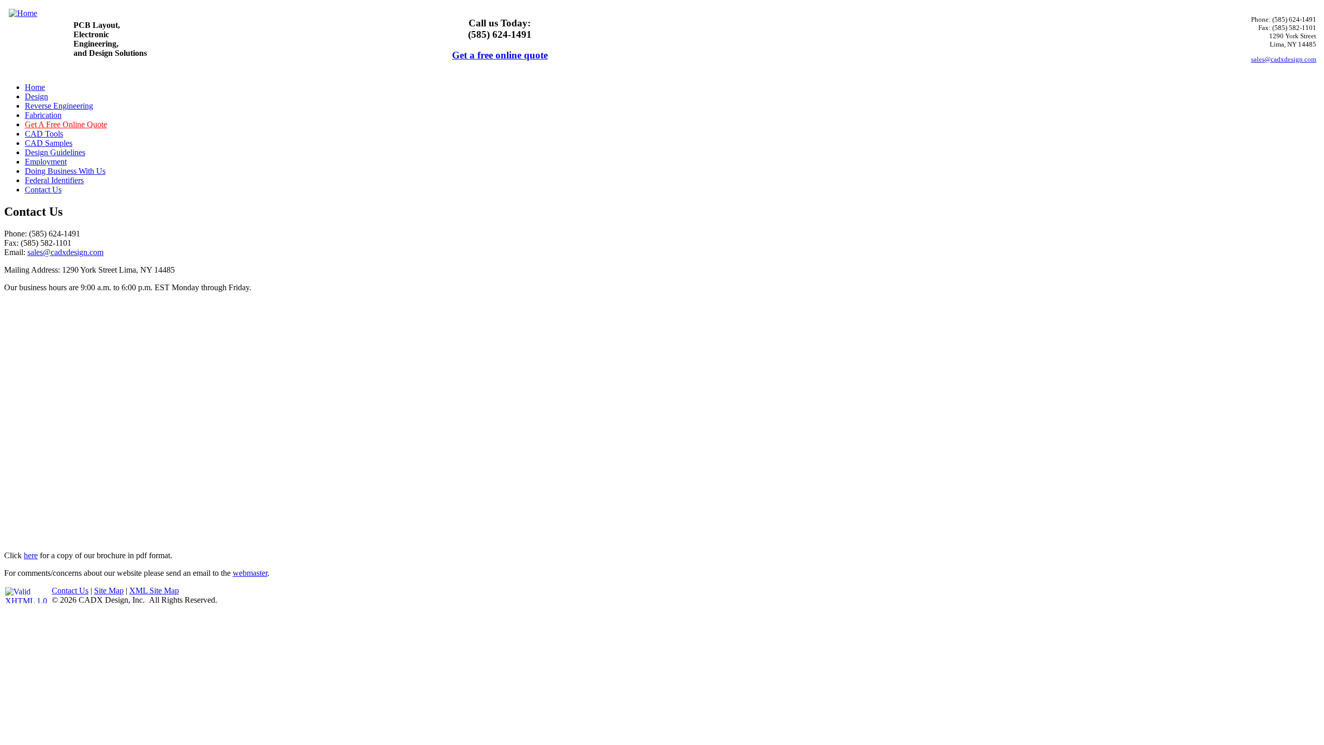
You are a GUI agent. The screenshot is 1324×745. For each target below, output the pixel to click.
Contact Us (43, 189)
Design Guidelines (55, 152)
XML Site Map (154, 590)
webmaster (250, 573)
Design (36, 96)
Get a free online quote (500, 55)
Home (35, 87)
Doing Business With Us (65, 171)
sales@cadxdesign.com (1283, 59)
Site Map (109, 590)
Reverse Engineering (59, 105)
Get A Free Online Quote (66, 124)
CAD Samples (48, 143)
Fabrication (43, 115)
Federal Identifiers (54, 180)
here (31, 555)
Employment (46, 161)
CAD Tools (44, 133)
